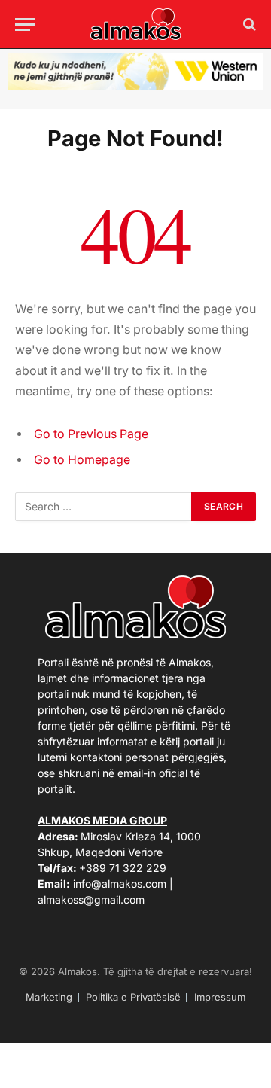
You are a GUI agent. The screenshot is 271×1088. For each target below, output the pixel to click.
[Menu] (25, 24)
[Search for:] (104, 506)
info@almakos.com (119, 883)
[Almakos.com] (135, 24)
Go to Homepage (82, 460)
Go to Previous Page (91, 434)
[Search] (248, 24)
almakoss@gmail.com (91, 899)
